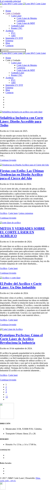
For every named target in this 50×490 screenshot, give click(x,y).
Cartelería (21, 21)
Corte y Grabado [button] (13, 60)
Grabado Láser (17, 26)
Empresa (9, 40)
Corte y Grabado (13, 13)
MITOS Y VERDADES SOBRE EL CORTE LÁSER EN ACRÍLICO (22, 232)
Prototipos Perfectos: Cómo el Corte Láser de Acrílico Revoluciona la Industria (21, 338)
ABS (13, 35)
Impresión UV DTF (14, 38)
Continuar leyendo (8, 160)
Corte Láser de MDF (26, 23)
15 (7, 397)
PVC (13, 33)
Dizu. (38, 478)
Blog (8, 43)
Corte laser (13, 213)
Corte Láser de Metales (27, 18)
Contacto (9, 45)
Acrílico (3, 213)
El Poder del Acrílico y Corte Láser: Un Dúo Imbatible (21, 285)
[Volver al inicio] (23, 3)
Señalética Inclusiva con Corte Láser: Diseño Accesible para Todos (21, 121)
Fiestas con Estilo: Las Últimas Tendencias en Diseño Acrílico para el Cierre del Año (22, 174)
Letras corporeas (26, 213)
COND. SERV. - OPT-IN (8, 481)
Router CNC (16, 28)
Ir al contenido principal (10, 1)
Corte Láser (16, 16)
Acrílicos (9, 30)
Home (8, 11)
